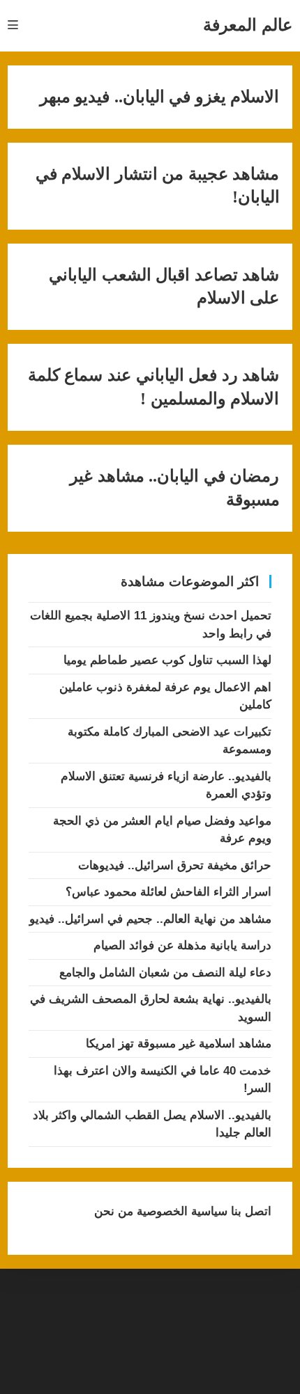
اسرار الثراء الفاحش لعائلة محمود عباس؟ (168, 891)
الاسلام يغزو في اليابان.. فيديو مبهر (160, 97)
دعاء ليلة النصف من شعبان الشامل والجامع (165, 972)
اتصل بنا (249, 1211)
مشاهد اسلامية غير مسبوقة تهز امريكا (178, 1043)
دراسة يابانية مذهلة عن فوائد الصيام (182, 945)
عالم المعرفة (247, 24)
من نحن (113, 1211)
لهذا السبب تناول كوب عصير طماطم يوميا (167, 660)
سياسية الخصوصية (180, 1211)
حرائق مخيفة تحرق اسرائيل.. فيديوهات (174, 865)
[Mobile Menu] (13, 25)
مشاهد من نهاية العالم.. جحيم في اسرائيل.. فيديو (150, 919)
